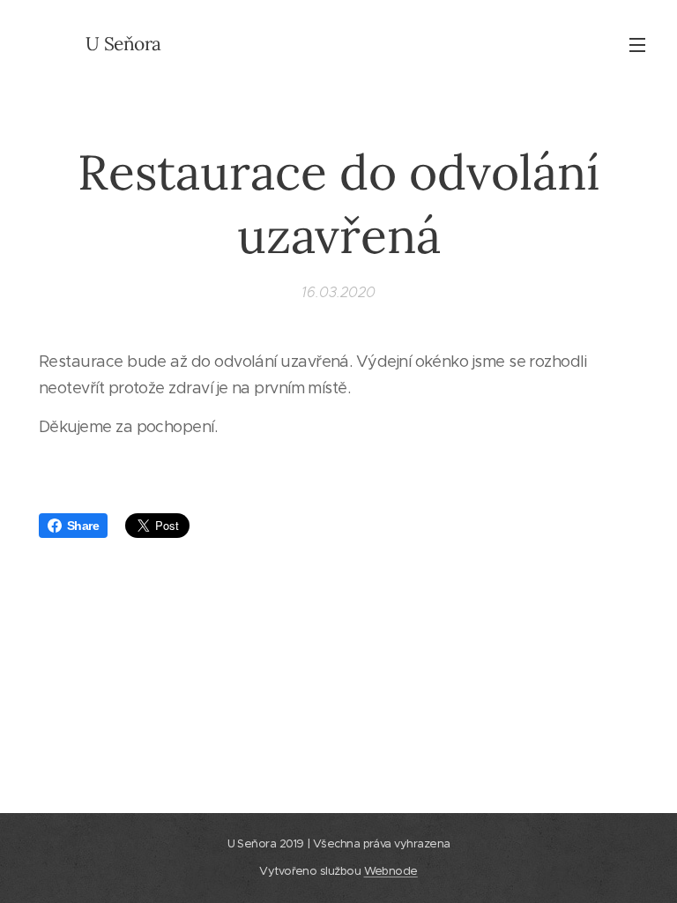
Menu (637, 44)
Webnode (391, 870)
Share (83, 526)
